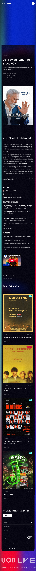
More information (7, 228)
